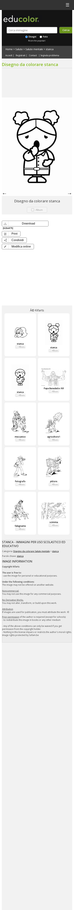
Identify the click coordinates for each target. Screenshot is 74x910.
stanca (50, 49)
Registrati (20, 55)
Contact (33, 55)
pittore (53, 481)
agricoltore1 (53, 436)
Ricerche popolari (36, 40)
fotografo (20, 481)
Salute (19, 49)
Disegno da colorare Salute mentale (31, 551)
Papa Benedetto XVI (54, 388)
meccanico (20, 436)
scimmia (54, 522)
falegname (20, 525)
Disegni (32, 36)
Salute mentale (34, 49)
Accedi (8, 55)
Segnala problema (49, 55)
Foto (45, 36)
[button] (18, 246)
